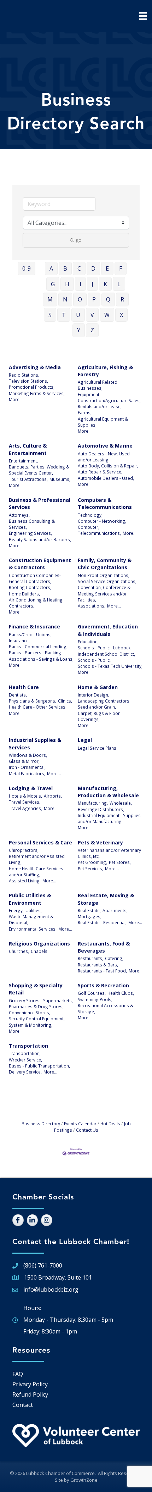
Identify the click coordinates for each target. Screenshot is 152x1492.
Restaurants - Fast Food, (102, 971)
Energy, (16, 910)
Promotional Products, (31, 387)
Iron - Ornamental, (27, 767)
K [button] (105, 284)
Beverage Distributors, (101, 809)
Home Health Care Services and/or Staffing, (36, 871)
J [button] (92, 284)
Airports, (53, 796)
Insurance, (19, 640)
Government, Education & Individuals (108, 630)
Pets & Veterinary (100, 842)
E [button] (107, 268)
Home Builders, (24, 594)
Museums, (59, 479)
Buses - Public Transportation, (39, 1066)
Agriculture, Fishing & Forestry (105, 371)
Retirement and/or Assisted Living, (37, 859)
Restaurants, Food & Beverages (104, 947)
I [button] (80, 284)
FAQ (17, 1374)
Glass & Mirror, (24, 761)
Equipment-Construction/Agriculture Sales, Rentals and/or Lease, (109, 401)
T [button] (64, 315)
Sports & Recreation (103, 985)
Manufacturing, (93, 803)
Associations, (91, 606)
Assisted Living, (25, 880)
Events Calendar (80, 1123)
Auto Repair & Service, (100, 472)
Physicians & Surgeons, (32, 701)
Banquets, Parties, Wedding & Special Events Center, (39, 470)
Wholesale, (121, 803)
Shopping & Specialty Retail (36, 989)
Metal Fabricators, (27, 773)
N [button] (65, 299)
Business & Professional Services (39, 503)
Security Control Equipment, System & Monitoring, (37, 1021)
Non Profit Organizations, (103, 575)
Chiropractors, (24, 850)
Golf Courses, (92, 993)
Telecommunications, (99, 533)
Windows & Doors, (28, 755)
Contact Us (87, 1130)
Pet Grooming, (92, 862)
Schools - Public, (94, 660)
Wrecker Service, (25, 1060)
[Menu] (143, 16)
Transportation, (25, 1053)
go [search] (79, 240)
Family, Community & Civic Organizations (104, 564)
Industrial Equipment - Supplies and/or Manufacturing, (109, 818)
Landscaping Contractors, (104, 701)
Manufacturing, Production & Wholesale (108, 792)
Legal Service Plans (97, 748)
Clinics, (65, 701)
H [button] (67, 284)
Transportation (28, 1045)
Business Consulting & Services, (32, 524)
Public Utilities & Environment (30, 899)
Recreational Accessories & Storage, (105, 1008)
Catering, (114, 958)
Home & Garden (98, 687)
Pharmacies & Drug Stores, (36, 1006)
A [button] (51, 268)
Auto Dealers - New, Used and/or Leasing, (104, 456)
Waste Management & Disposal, (31, 919)
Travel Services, (24, 802)
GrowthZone (84, 1480)
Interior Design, (93, 695)
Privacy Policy (30, 1384)
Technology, (90, 515)
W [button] (107, 315)
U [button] (78, 315)
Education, (88, 641)
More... (16, 399)
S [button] (50, 315)
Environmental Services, (33, 929)
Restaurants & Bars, (98, 964)
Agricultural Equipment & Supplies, (103, 422)
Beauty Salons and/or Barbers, (40, 539)
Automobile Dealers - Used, (106, 478)
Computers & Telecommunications (105, 503)
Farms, (85, 412)
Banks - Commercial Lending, (38, 646)
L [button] (119, 284)
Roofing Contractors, (30, 587)
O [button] (80, 299)
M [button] (50, 299)
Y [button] (78, 330)
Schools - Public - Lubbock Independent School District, (106, 650)
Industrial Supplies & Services (35, 743)
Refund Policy (30, 1394)
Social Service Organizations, (107, 581)
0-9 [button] (26, 268)
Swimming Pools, (95, 999)
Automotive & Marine (105, 445)
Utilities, (33, 910)
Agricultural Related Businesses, (97, 385)
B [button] (65, 268)
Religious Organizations (39, 943)
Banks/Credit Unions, (30, 634)
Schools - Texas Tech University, (110, 666)
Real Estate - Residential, (102, 922)
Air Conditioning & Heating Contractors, (36, 603)
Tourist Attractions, (28, 479)
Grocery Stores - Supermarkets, (41, 1000)
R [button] (122, 299)
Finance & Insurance (34, 626)
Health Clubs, (120, 993)
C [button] (79, 268)
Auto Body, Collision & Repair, (108, 465)
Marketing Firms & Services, (37, 393)
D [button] (93, 268)
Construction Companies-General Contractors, (35, 578)
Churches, (19, 951)
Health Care (24, 687)
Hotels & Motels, (25, 796)
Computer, (88, 527)
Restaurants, (90, 958)
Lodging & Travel (31, 788)
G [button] (53, 284)
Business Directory (41, 1123)
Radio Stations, (24, 375)
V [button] (92, 315)
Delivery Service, (25, 1072)
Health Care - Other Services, (37, 707)
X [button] (121, 315)
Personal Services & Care (40, 842)
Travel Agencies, (25, 808)
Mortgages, (89, 916)
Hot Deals (110, 1123)
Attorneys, (19, 515)
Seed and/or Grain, (97, 707)
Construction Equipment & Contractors (40, 564)
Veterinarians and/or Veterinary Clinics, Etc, (109, 853)
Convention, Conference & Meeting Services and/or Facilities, (104, 593)
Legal (85, 740)
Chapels (39, 951)
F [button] (120, 268)
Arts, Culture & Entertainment (28, 449)
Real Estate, (89, 910)
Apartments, (115, 910)
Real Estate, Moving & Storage (106, 899)
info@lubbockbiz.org (50, 1289)
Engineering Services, (30, 533)
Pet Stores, (120, 862)
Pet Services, (90, 868)
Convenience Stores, (29, 1012)
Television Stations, (28, 381)
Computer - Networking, (102, 521)
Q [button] (108, 299)
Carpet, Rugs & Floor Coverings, (99, 716)
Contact (22, 1405)
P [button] (94, 299)
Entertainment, (23, 461)
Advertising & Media (35, 367)
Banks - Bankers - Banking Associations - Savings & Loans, (41, 655)
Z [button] (92, 330)
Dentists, (18, 695)
